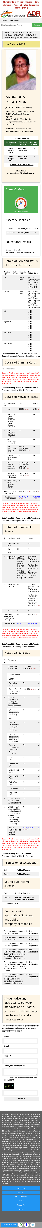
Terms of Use (21, 1205)
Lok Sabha (14, 20)
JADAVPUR (18, 35)
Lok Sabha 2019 (18, 32)
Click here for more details (21, 165)
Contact (21, 1201)
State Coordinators (21, 1197)
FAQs (21, 1209)
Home (4, 20)
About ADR (21, 1192)
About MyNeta (21, 1188)
